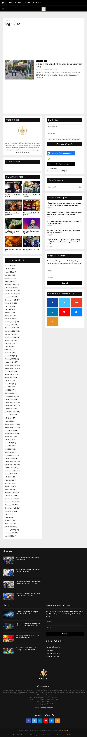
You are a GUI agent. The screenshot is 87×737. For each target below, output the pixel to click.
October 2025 (9, 297)
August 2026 (9, 266)
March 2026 (9, 281)
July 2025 (8, 306)
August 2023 (9, 377)
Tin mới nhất (39, 60)
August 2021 (9, 436)
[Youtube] (46, 720)
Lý (39, 69)
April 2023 (8, 390)
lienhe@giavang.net (46, 707)
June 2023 (8, 384)
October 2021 (9, 430)
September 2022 (10, 412)
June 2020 (8, 480)
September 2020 (10, 471)
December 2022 (10, 402)
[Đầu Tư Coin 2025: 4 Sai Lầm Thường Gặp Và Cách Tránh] (8, 650)
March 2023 (9, 393)
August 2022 (9, 415)
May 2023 (8, 387)
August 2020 (9, 474)
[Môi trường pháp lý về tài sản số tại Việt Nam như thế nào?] (8, 638)
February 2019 (10, 530)
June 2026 (8, 272)
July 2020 (8, 477)
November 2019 (10, 502)
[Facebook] (28, 720)
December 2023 (10, 365)
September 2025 (10, 300)
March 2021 (9, 452)
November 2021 (10, 427)
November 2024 (10, 331)
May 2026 (8, 275)
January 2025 (9, 325)
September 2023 (10, 374)
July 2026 (8, 269)
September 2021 (10, 433)
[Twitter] (34, 720)
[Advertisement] (43, 43)
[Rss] (57, 720)
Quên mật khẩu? (52, 168)
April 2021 (8, 449)
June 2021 (8, 443)
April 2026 (8, 278)
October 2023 (9, 371)
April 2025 (8, 315)
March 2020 (9, 489)
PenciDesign (64, 730)
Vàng (45, 60)
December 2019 (10, 499)
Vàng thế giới (50, 653)
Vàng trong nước (35, 735)
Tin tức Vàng (24, 735)
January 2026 (9, 287)
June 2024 (8, 346)
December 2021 (10, 424)
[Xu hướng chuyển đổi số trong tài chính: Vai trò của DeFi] (8, 614)
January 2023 (9, 399)
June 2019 (8, 517)
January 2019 (9, 533)
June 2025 (8, 309)
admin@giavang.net (22, 152)
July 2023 (8, 381)
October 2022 (9, 408)
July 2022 (8, 418)
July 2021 (8, 440)
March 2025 (9, 318)
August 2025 (9, 303)
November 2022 (10, 405)
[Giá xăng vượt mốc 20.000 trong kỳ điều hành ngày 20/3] (8, 572)
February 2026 (10, 284)
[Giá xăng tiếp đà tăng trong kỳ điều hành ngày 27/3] (8, 560)
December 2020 (10, 461)
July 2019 (8, 514)
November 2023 (10, 368)
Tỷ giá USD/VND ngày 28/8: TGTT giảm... (12, 232)
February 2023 (10, 396)
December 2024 (10, 328)
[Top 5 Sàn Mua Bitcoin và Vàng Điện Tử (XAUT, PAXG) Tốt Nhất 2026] (8, 626)
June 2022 (8, 421)
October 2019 (9, 505)
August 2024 (9, 340)
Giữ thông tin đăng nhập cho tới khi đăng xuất (64, 139)
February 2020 (10, 492)
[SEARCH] (80, 187)
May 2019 (8, 520)
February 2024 (10, 359)
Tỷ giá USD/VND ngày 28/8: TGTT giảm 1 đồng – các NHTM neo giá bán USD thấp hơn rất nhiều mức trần (64, 242)
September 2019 (10, 508)
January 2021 (9, 458)
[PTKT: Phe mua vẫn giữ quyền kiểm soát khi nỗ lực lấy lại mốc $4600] (13, 205)
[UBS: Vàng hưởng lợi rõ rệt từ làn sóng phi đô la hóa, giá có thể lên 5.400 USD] (13, 241)
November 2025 (10, 294)
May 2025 (8, 312)
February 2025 (10, 322)
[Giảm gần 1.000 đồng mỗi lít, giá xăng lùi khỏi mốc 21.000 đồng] (8, 596)
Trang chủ (16, 735)
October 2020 (9, 468)
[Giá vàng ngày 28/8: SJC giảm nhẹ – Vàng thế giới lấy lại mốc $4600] (31, 205)
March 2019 (9, 526)
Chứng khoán (50, 656)
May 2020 (8, 483)
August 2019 (9, 511)
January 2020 (9, 495)
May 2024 (8, 350)
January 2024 (9, 362)
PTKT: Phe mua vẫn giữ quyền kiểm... (12, 213)
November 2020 (10, 464)
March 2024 (9, 356)
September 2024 (10, 337)
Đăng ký (64, 171)
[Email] (51, 720)
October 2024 (9, 334)
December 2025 (10, 290)
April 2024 (8, 353)
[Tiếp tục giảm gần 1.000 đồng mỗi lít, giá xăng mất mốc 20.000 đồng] (8, 584)
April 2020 (8, 486)
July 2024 (8, 343)
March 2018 (9, 536)
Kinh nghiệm (55, 735)
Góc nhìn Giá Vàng (67, 735)
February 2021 (10, 455)
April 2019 (8, 523)
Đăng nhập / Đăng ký (33, 3)
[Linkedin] (40, 720)
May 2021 (8, 446)
